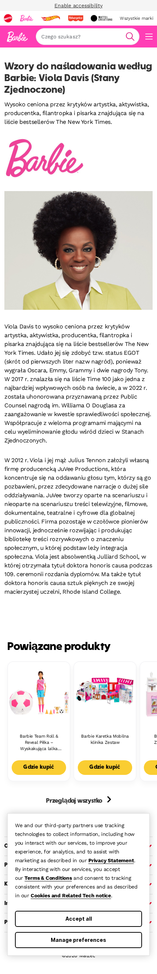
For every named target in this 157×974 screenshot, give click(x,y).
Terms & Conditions (48, 878)
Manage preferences (78, 940)
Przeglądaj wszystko (75, 801)
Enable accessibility (78, 5)
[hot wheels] (50, 18)
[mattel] (8, 18)
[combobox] (87, 36)
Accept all (78, 919)
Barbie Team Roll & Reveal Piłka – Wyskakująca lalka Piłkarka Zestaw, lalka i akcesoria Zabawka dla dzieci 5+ (38, 743)
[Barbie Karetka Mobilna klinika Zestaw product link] (105, 693)
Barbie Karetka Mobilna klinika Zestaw (105, 739)
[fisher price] (75, 18)
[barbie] (26, 18)
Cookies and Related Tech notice (71, 895)
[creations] (101, 18)
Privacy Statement (111, 860)
